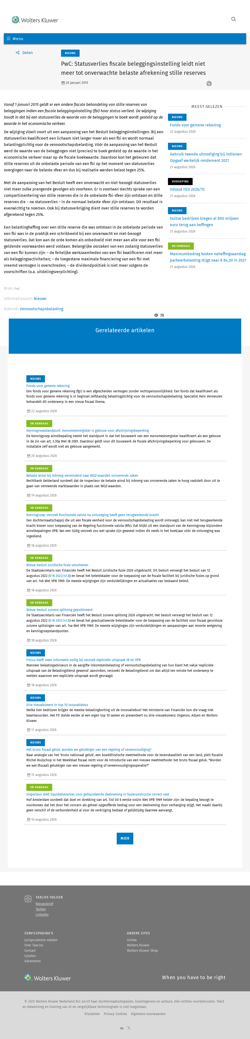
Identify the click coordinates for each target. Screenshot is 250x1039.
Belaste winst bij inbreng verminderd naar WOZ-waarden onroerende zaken (82, 476)
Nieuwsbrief (44, 904)
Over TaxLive (33, 945)
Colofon (30, 956)
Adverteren (32, 961)
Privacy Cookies (115, 1014)
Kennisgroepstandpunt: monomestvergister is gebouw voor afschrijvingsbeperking (87, 431)
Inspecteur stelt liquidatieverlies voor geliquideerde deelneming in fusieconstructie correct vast (97, 794)
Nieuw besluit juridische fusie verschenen (57, 565)
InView (132, 940)
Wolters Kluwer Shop (142, 951)
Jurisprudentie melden (41, 940)
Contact (30, 951)
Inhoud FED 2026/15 (187, 189)
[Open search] (233, 19)
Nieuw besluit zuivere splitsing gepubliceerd (59, 610)
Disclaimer (92, 1014)
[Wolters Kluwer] (35, 19)
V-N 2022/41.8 (60, 576)
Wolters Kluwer (138, 945)
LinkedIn (42, 915)
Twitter (41, 909)
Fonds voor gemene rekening (195, 125)
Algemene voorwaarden (148, 1014)
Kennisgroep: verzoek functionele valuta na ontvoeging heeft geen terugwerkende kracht (92, 515)
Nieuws (40, 298)
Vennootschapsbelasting (41, 309)
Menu (18, 38)
